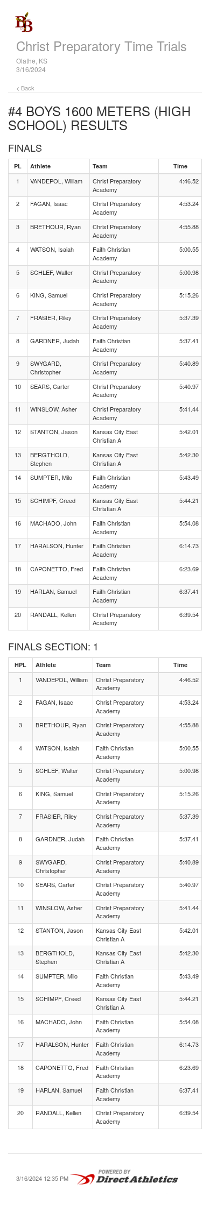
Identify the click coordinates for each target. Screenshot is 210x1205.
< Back (25, 87)
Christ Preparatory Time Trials (101, 45)
